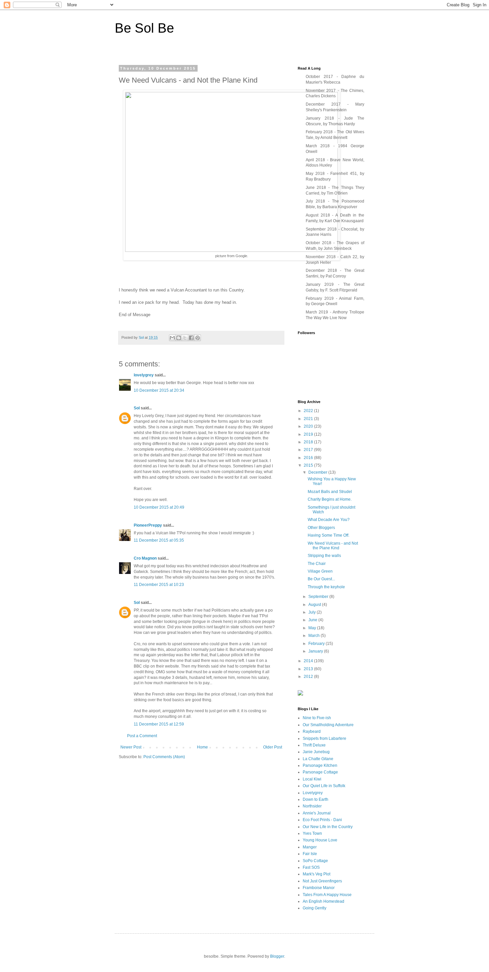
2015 (309, 465)
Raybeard (312, 731)
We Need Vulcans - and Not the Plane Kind (333, 545)
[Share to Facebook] (191, 337)
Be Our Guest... (321, 579)
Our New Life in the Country (328, 826)
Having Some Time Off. (328, 535)
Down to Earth (315, 799)
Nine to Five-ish (317, 718)
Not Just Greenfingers (322, 881)
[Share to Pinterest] (197, 337)
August (315, 604)
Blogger (277, 956)
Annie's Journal (317, 813)
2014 (309, 661)
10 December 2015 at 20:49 (159, 507)
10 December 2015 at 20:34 (159, 390)
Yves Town (312, 833)
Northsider (312, 806)
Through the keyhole (326, 587)
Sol (137, 408)
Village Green (320, 571)
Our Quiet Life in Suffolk (324, 785)
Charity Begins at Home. (330, 499)
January (316, 651)
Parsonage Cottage (320, 772)
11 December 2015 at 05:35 (159, 540)
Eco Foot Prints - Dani (322, 819)
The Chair (317, 563)
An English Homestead (323, 901)
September (318, 596)
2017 (309, 449)
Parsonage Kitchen (320, 765)
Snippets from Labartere (324, 738)
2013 (309, 669)
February (317, 643)
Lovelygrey (313, 792)
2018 (309, 442)
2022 (309, 410)
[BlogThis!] (178, 337)
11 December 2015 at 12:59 (159, 724)
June (313, 620)
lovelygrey (144, 375)
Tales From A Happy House (327, 894)
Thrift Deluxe (314, 745)
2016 (309, 457)
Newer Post (130, 747)
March (314, 635)
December (318, 472)
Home (202, 747)
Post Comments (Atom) (164, 756)
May (312, 628)
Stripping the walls (324, 555)
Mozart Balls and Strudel (330, 491)
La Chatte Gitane (318, 758)
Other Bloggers (321, 527)
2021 (309, 418)
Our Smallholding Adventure (328, 725)
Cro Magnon (145, 558)
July (312, 612)
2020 (309, 426)
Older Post (272, 747)
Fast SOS (311, 867)
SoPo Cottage (315, 860)
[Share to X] (185, 337)
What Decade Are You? (329, 519)
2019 (309, 434)
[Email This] (172, 337)
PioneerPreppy (148, 525)
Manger (310, 847)
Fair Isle (310, 853)
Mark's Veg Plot (316, 874)
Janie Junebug (316, 751)
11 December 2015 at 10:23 (159, 584)
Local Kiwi (312, 779)
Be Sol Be (144, 28)
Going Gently (314, 908)
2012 (309, 676)
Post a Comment (142, 735)
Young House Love (320, 840)
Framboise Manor (319, 887)
